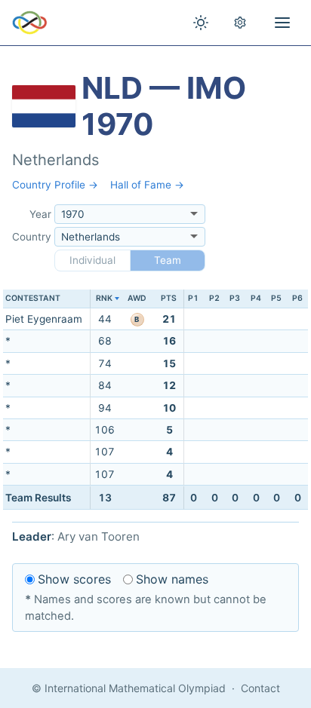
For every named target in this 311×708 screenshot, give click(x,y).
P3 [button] (234, 298)
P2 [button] (214, 298)
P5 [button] (276, 298)
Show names (172, 579)
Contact (260, 688)
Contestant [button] (32, 298)
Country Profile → (55, 185)
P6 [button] (297, 298)
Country (31, 237)
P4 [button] (256, 298)
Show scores (74, 579)
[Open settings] (240, 22)
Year (40, 214)
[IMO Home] (30, 23)
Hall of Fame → (147, 185)
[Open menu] (282, 22)
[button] (104, 299)
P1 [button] (193, 298)
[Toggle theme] (200, 22)
